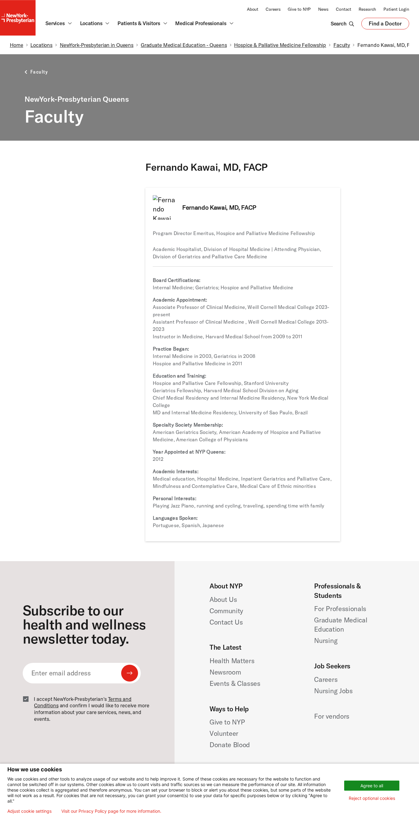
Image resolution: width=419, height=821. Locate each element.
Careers (273, 9)
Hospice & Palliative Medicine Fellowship (280, 45)
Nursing (325, 640)
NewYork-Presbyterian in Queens (96, 45)
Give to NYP (299, 9)
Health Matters (232, 660)
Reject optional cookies (372, 798)
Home (16, 45)
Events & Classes (235, 683)
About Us (223, 599)
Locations (41, 45)
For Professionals (340, 608)
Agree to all (371, 785)
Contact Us (226, 622)
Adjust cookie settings (29, 811)
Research (367, 9)
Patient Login (396, 9)
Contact (343, 9)
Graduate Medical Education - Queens (184, 45)
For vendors (331, 716)
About (252, 9)
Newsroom (225, 672)
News (323, 9)
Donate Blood (230, 744)
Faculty (341, 45)
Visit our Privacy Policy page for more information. (111, 811)
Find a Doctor (385, 25)
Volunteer (224, 733)
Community (226, 610)
